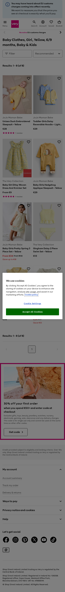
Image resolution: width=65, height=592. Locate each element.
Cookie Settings (32, 303)
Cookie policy (31, 294)
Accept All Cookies (32, 311)
